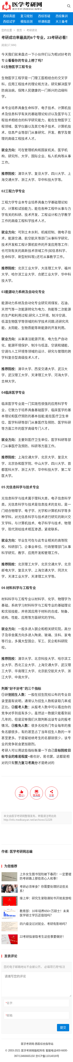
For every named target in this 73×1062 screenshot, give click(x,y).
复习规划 (26, 16)
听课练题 (44, 21)
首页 (19, 30)
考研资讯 (32, 30)
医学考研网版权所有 (33, 1050)
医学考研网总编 (21, 851)
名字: (9, 1003)
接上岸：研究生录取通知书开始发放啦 (45, 898)
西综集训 (62, 16)
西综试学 (9, 21)
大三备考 (62, 21)
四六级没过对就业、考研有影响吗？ (44, 923)
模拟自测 (26, 21)
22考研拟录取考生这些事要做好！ (42, 936)
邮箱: (9, 1015)
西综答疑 (44, 16)
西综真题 (9, 16)
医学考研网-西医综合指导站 (37, 1043)
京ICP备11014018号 (47, 1056)
